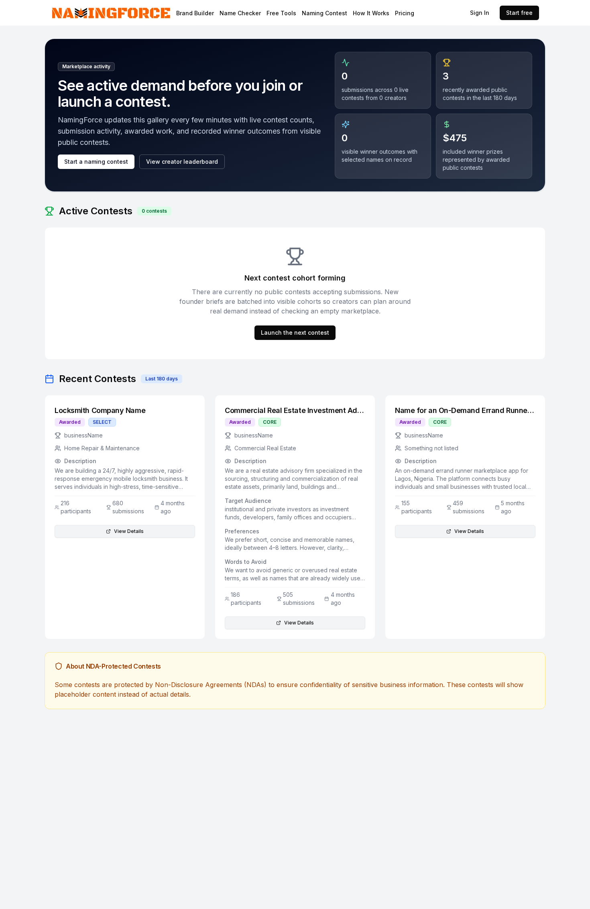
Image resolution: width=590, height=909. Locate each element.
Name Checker (240, 13)
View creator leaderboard (182, 161)
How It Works (371, 13)
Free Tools (281, 13)
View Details (129, 531)
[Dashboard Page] (132, 12)
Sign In (479, 12)
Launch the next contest (295, 332)
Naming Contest (324, 13)
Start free (519, 12)
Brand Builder (195, 13)
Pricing (404, 13)
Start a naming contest (96, 161)
